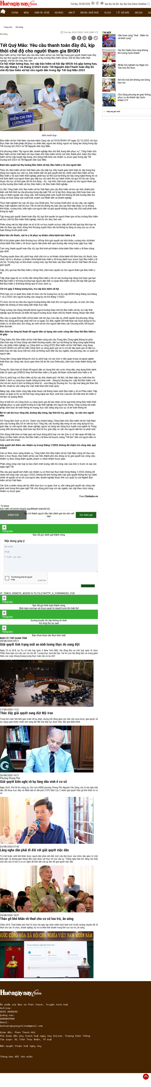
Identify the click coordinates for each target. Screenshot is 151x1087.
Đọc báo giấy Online (129, 4)
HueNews (143, 4)
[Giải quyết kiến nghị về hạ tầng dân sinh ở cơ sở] (46, 820)
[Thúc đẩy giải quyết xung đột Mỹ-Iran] (46, 749)
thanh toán (37, 508)
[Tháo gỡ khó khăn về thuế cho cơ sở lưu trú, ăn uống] (46, 954)
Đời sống (19, 27)
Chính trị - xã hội (41, 12)
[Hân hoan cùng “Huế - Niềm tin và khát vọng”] (109, 40)
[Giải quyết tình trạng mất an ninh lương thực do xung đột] (46, 683)
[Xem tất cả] (149, 12)
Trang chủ (8, 27)
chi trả (19, 508)
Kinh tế (72, 12)
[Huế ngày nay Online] (18, 5)
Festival (15, 12)
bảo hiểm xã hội (8, 508)
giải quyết (27, 508)
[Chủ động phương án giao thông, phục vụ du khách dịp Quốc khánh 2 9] (109, 99)
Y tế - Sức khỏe (122, 12)
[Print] (73, 38)
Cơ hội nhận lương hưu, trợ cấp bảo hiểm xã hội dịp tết (34, 63)
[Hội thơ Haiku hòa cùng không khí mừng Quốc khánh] (109, 55)
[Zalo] (84, 38)
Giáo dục (139, 12)
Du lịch (107, 12)
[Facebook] (97, 4)
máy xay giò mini (113, 111)
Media (26, 12)
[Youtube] (102, 4)
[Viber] (90, 38)
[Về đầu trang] (146, 1077)
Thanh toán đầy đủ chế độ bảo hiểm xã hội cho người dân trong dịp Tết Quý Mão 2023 (47, 68)
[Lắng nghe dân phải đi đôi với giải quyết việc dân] (46, 888)
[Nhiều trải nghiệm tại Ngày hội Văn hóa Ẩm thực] (109, 70)
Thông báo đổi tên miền (16, 1056)
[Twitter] (95, 38)
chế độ (46, 508)
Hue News (59, 12)
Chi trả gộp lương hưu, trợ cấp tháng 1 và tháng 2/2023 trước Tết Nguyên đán (48, 65)
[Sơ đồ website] (93, 4)
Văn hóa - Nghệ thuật (89, 12)
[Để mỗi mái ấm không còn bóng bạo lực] (109, 85)
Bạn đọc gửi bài (112, 4)
